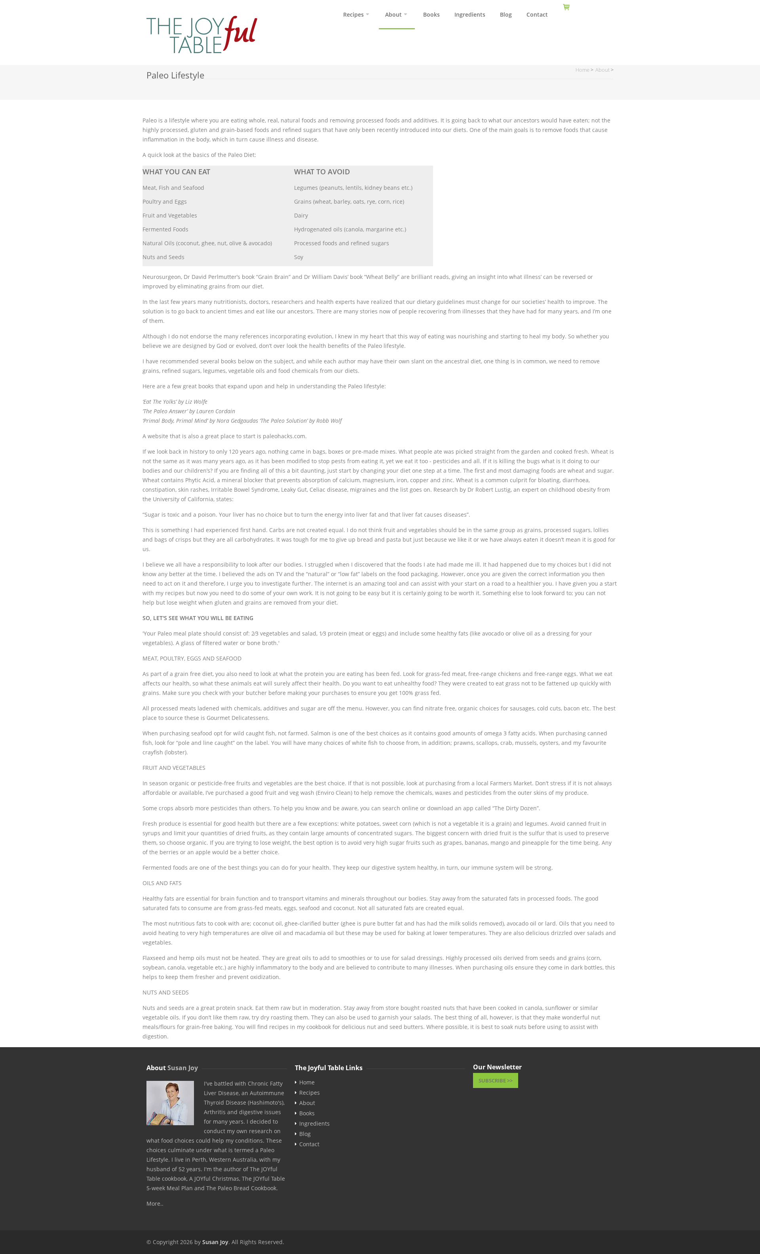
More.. (154, 1203)
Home (307, 1082)
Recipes (353, 14)
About (393, 14)
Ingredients (469, 14)
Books (431, 14)
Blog (506, 14)
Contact (537, 14)
